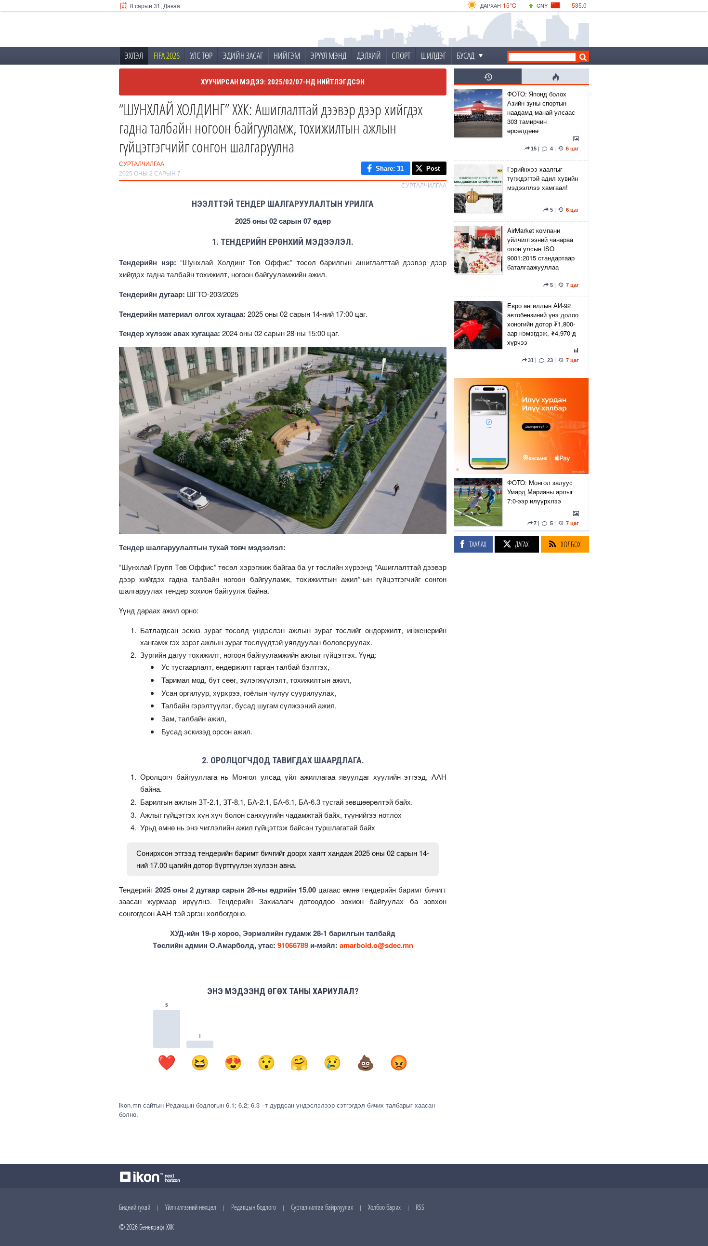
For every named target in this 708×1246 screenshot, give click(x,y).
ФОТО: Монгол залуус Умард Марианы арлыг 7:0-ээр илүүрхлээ (540, 491)
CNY (542, 5)
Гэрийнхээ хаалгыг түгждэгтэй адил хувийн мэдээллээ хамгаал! (542, 178)
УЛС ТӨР (201, 55)
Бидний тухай (134, 1207)
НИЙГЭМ (287, 55)
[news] (478, 122)
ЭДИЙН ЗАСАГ (243, 55)
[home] (183, 29)
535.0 (579, 5)
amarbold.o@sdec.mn (376, 945)
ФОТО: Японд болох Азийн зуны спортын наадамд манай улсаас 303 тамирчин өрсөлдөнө (541, 112)
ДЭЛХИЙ (369, 55)
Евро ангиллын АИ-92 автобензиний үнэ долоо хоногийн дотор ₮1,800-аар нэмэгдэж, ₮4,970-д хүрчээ (542, 324)
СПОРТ (401, 55)
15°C (509, 5)
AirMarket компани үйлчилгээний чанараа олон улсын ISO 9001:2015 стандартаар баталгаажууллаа (541, 248)
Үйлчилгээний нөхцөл (190, 1207)
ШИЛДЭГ (433, 55)
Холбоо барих (384, 1207)
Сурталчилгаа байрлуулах (322, 1207)
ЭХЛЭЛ (134, 55)
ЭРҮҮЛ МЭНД (328, 55)
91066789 (292, 945)
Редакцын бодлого (253, 1207)
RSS (420, 1207)
